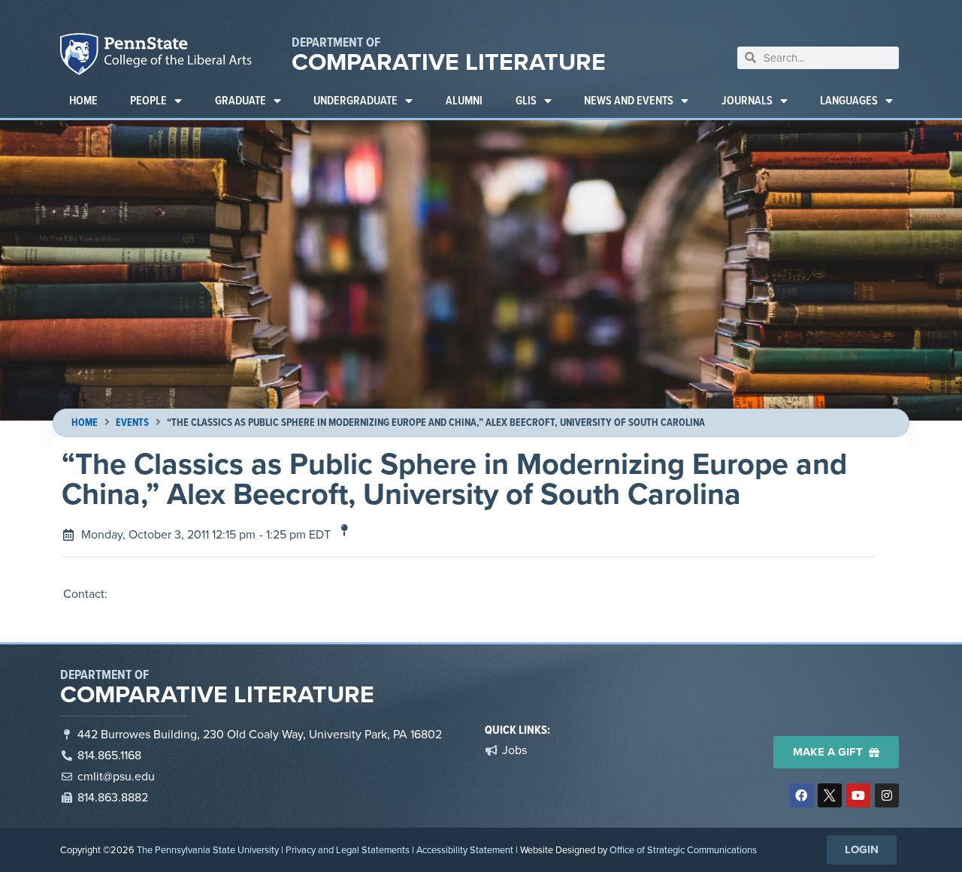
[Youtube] (858, 795)
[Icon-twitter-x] (830, 795)
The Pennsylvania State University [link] (208, 850)
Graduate (240, 100)
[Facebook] (801, 795)
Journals (747, 100)
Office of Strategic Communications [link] (683, 850)
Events (132, 422)
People (148, 100)
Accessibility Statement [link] (464, 850)
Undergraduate (355, 100)
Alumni (464, 100)
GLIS (526, 100)
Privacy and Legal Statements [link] (348, 850)
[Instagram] (887, 795)
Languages (849, 100)
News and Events (628, 100)
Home (83, 100)
